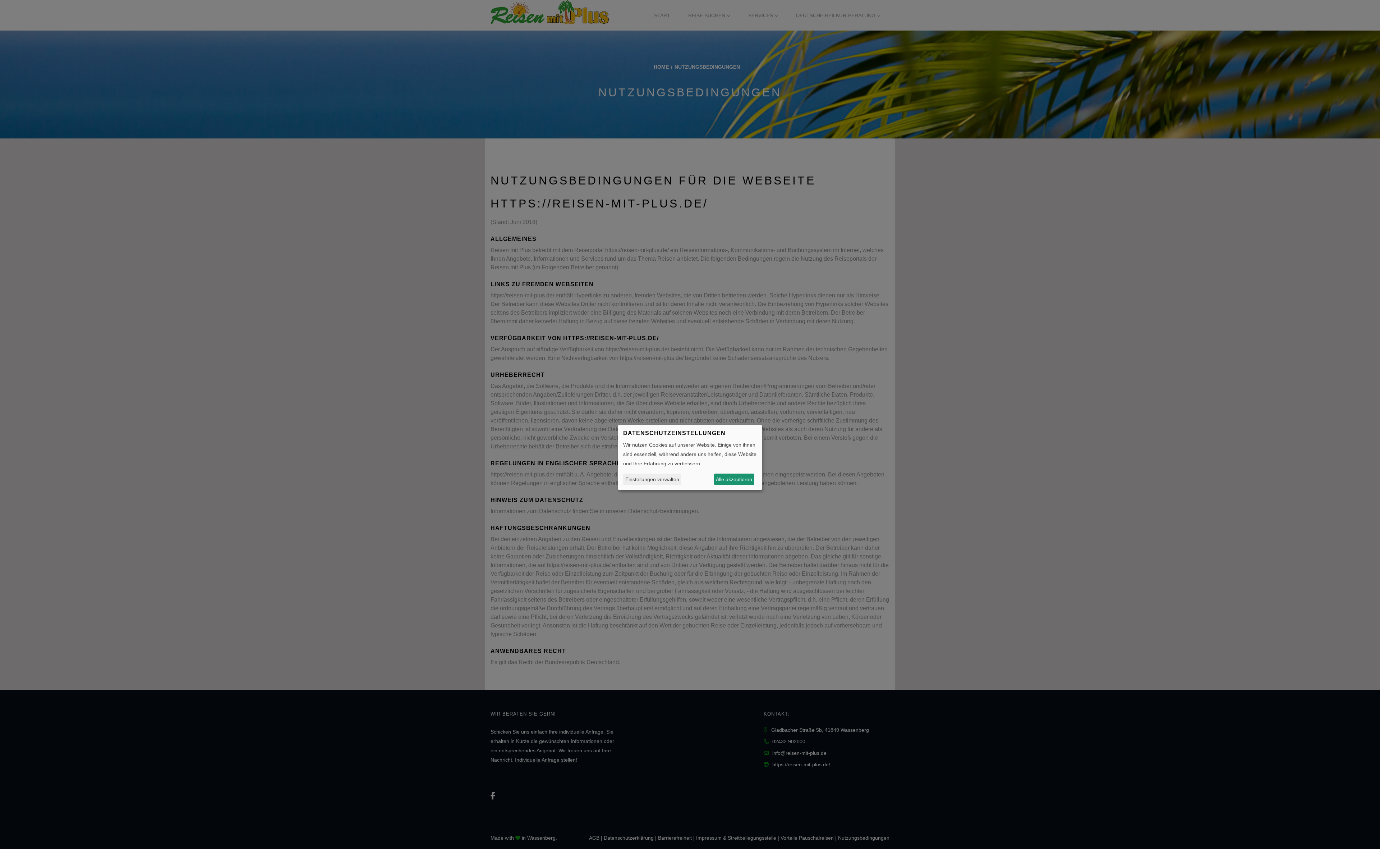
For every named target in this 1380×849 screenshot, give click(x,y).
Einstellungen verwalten (652, 479)
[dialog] (690, 457)
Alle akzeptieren (734, 479)
